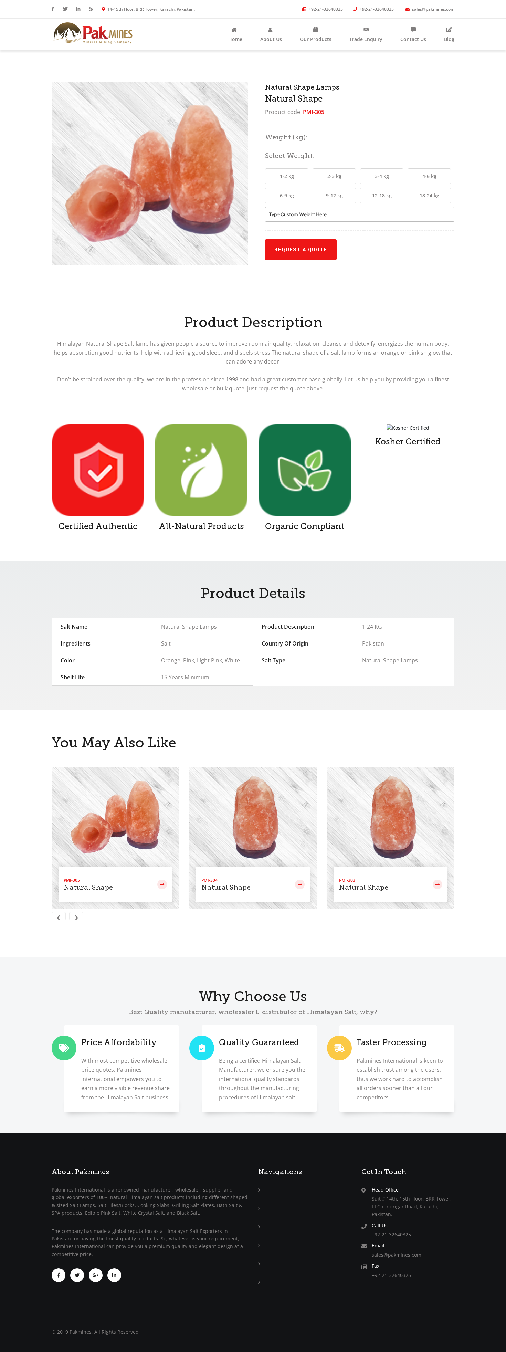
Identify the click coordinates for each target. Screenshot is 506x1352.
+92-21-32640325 (325, 9)
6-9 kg (287, 195)
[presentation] (60, 917)
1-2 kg (287, 176)
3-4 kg (382, 176)
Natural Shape (88, 887)
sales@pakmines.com (432, 9)
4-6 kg (429, 176)
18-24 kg (429, 195)
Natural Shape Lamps (302, 87)
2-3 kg (334, 176)
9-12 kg (334, 195)
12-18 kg (382, 195)
